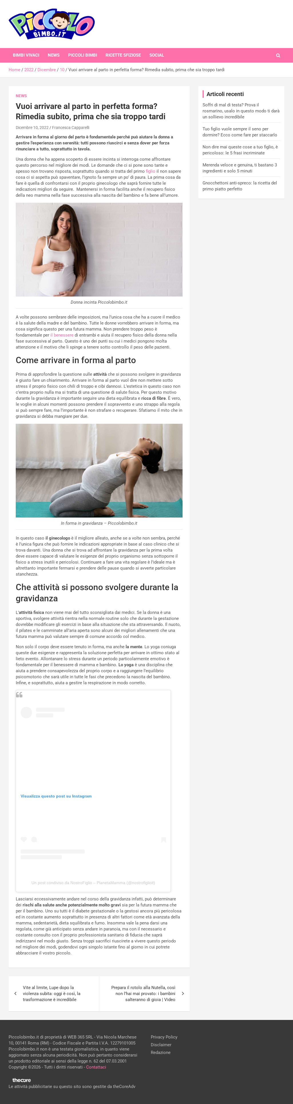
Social (156, 55)
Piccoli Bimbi (82, 55)
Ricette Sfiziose (123, 55)
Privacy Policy (164, 1037)
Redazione (161, 1052)
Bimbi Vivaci (26, 55)
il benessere (62, 335)
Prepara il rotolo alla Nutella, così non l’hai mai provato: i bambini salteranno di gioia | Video (143, 993)
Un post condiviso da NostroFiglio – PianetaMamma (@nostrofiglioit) (93, 882)
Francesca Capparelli (70, 127)
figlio (150, 171)
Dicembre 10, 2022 (32, 127)
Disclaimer (161, 1044)
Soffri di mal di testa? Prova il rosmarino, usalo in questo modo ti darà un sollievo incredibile (241, 111)
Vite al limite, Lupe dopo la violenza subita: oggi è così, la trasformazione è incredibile (51, 993)
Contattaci (96, 1067)
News (54, 55)
